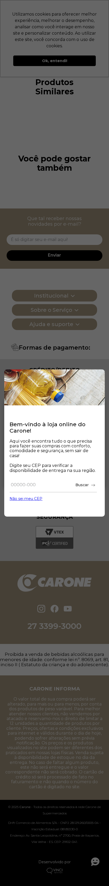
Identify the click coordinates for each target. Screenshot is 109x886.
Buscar (82, 485)
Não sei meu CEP (26, 499)
